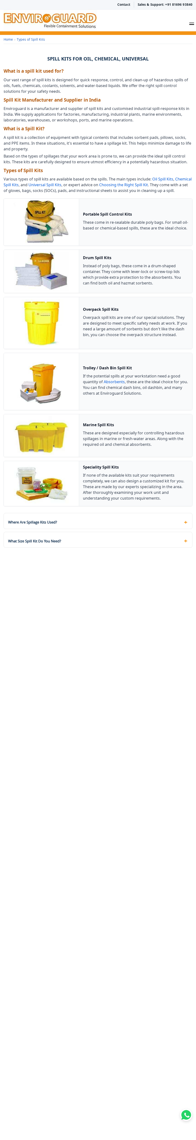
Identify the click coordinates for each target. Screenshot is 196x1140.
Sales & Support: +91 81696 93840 (165, 4)
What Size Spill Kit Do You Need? (34, 541)
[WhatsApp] (186, 1115)
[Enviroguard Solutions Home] (82, 20)
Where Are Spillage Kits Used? (32, 522)
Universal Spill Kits (44, 184)
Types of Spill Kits (31, 39)
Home (8, 39)
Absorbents (114, 381)
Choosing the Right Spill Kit (123, 184)
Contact (123, 4)
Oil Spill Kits (162, 179)
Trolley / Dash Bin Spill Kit (107, 368)
